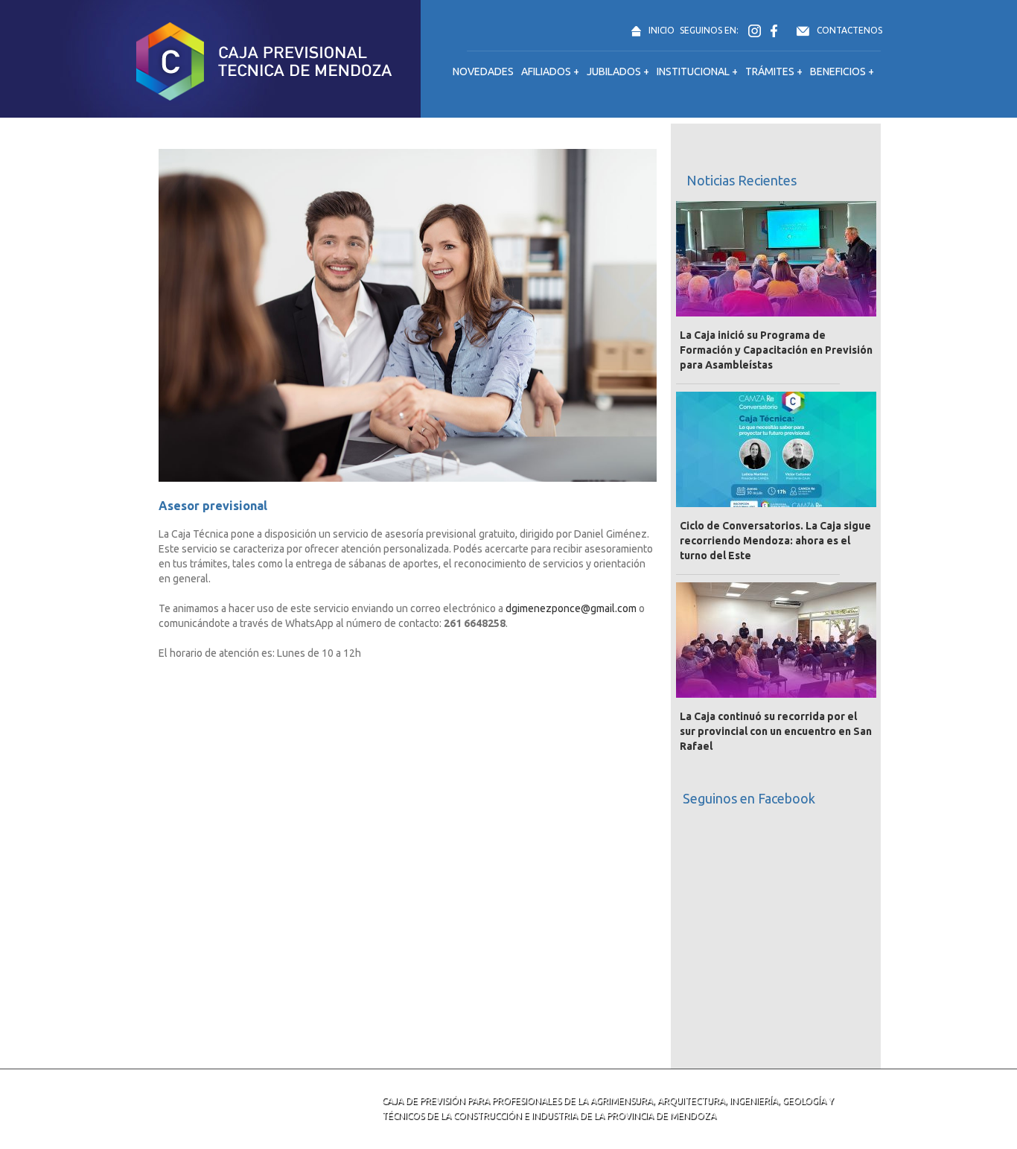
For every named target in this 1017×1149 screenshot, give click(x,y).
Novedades (483, 71)
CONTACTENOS (849, 30)
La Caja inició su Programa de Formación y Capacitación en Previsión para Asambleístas (776, 350)
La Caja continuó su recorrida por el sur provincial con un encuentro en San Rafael (776, 731)
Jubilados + (618, 71)
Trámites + (774, 71)
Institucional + (697, 71)
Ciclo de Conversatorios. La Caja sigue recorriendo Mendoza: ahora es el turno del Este (775, 540)
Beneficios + (842, 71)
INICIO (661, 30)
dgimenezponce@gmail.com (571, 608)
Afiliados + (550, 71)
